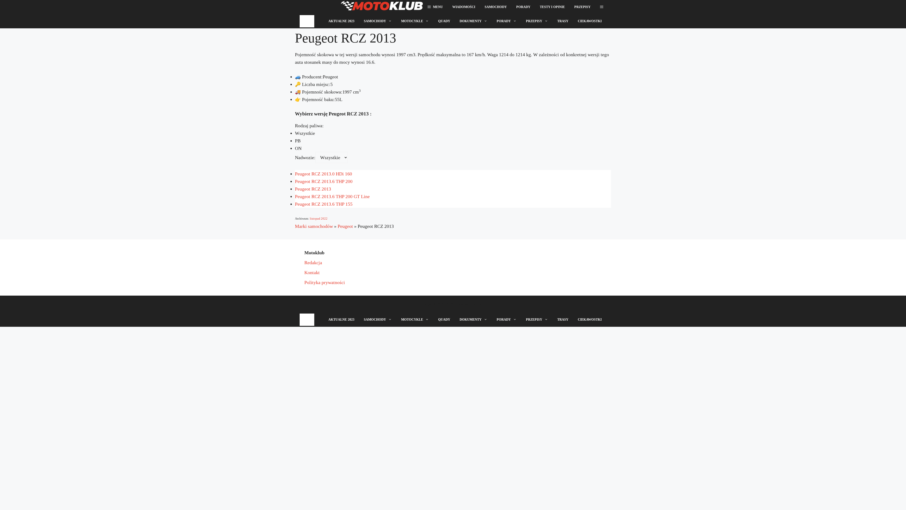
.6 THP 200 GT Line (332, 196)
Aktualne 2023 (341, 21)
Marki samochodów (314, 226)
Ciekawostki (590, 21)
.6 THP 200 (323, 181)
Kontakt (312, 272)
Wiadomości (463, 7)
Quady (444, 21)
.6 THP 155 (323, 204)
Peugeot (345, 226)
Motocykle (412, 21)
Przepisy (582, 7)
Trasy (562, 21)
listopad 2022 (318, 218)
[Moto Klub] (382, 7)
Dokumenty (471, 21)
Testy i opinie (552, 7)
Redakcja (313, 262)
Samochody (496, 7)
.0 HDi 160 (323, 173)
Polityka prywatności (324, 282)
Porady (523, 7)
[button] (601, 7)
